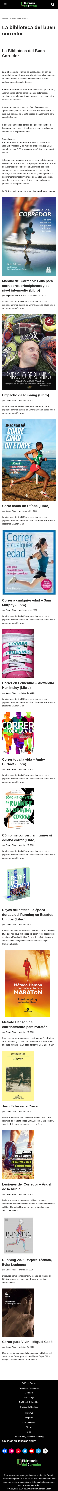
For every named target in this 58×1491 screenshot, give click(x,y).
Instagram (6, 128)
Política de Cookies (29, 1407)
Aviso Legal (29, 1397)
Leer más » (49, 1045)
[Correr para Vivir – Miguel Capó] (29, 1312)
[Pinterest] (18, 1450)
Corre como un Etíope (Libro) (25, 506)
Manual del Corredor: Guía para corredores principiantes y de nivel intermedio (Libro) (27, 285)
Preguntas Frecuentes (29, 1388)
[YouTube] (31, 1450)
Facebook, (38, 125)
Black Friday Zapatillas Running (29, 1436)
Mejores (29, 1417)
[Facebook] (4, 1450)
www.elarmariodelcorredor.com (41, 191)
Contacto (29, 1392)
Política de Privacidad (29, 1402)
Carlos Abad (11, 400)
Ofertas (29, 1427)
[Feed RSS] (45, 1450)
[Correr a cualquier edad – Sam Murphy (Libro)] (29, 562)
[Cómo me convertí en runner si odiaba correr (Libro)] (29, 809)
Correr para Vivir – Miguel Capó (27, 1342)
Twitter (46, 125)
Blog (29, 1432)
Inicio (4, 18)
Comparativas (29, 1422)
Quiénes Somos (29, 1383)
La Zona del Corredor (18, 18)
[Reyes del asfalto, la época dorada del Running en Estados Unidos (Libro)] (29, 884)
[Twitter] (24, 1450)
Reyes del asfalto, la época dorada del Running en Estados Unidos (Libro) (27, 914)
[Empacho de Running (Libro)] (29, 352)
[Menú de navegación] (5, 4)
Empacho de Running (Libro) (25, 395)
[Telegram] (38, 1450)
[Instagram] (11, 1450)
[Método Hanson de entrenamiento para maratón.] (29, 983)
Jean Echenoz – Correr (20, 1106)
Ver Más (35, 1485)
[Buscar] (52, 4)
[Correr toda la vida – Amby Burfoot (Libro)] (29, 733)
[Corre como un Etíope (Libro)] (29, 460)
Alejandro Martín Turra (15, 296)
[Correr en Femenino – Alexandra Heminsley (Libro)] (29, 653)
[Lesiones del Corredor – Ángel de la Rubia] (29, 1154)
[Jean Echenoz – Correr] (29, 1076)
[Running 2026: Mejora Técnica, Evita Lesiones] (29, 1235)
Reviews (29, 1413)
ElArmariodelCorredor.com (37, 1489)
